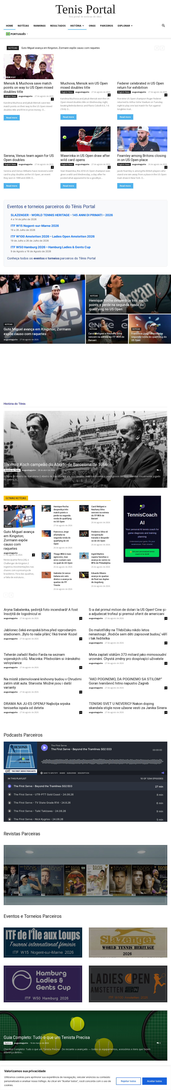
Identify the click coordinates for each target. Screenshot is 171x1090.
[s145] (128, 942)
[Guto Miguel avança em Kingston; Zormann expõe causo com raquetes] (42, 309)
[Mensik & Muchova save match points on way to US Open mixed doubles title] (29, 66)
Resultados (58, 25)
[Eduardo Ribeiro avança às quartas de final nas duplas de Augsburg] (84, 575)
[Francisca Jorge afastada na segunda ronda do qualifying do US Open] (150, 329)
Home (9, 25)
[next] (162, 48)
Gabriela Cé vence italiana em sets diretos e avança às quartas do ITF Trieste (63, 579)
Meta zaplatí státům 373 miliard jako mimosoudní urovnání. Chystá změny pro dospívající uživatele (127, 657)
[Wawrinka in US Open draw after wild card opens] (85, 138)
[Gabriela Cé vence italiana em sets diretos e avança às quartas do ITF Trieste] (46, 575)
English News (10, 96)
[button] (163, 26)
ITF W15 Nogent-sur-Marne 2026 (35, 225)
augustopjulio (25, 96)
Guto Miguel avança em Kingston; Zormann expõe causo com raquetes (60, 47)
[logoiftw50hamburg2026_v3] (43, 984)
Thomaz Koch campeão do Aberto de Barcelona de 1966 (55, 464)
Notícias (23, 25)
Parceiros (106, 25)
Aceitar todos (154, 1081)
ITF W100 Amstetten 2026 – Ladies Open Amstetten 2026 (53, 236)
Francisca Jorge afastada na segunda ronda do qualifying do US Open (62, 538)
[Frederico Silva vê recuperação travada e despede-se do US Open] (84, 533)
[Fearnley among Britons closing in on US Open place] (142, 138)
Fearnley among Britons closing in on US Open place (141, 158)
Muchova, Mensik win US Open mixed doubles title (84, 85)
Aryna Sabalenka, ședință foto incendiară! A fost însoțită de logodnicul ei (41, 612)
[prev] (157, 48)
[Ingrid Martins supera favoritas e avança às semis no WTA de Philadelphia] (84, 556)
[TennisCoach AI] (142, 529)
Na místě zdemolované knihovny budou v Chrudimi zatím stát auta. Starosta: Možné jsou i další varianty (43, 683)
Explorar (124, 25)
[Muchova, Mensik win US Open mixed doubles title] (85, 66)
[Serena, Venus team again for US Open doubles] (29, 138)
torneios (54, 258)
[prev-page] (6, 595)
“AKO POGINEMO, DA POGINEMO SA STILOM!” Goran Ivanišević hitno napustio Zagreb (125, 681)
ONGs (92, 25)
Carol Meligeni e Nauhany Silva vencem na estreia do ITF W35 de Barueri (100, 512)
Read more (11, 117)
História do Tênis (12, 470)
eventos (39, 258)
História (75, 25)
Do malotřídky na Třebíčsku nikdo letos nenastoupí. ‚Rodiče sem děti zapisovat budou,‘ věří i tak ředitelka (128, 634)
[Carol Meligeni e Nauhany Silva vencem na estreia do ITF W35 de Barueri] (107, 329)
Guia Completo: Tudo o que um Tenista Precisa (47, 1037)
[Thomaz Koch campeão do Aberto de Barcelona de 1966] (85, 449)
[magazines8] (85, 875)
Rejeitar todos (128, 1081)
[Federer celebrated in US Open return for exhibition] (142, 66)
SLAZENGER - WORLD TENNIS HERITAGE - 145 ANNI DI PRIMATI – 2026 (62, 215)
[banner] (128, 984)
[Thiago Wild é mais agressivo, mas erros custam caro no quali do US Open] (46, 556)
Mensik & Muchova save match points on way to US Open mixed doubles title (28, 87)
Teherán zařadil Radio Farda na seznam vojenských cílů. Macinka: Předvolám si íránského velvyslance (42, 659)
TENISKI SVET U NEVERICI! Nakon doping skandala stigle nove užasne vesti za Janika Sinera (128, 706)
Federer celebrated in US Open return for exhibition (140, 85)
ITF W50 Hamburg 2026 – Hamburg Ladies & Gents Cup (51, 247)
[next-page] (11, 595)
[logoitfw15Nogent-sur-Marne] (43, 942)
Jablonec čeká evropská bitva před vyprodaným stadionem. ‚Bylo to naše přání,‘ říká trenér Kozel (40, 632)
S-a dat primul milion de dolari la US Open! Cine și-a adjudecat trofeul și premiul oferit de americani (128, 612)
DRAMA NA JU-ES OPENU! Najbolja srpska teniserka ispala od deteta (37, 706)
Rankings (40, 25)
